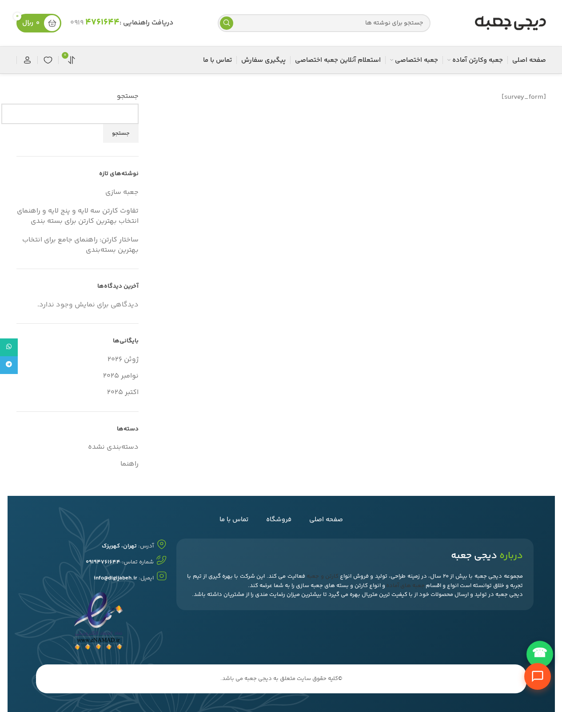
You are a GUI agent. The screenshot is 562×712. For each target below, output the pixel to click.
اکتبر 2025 (123, 392)
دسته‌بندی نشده (113, 447)
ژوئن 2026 (123, 359)
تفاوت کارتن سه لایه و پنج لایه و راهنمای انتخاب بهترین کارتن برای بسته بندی (78, 215)
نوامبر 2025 (121, 376)
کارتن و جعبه (323, 576)
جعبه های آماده (405, 585)
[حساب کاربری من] (27, 60)
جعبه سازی (122, 192)
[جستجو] (226, 23)
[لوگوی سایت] (510, 23)
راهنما (129, 464)
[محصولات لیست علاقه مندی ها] (48, 60)
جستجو (128, 96)
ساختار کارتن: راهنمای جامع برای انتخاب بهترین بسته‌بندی (80, 244)
